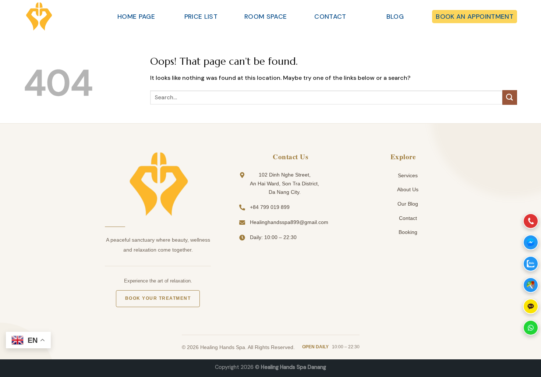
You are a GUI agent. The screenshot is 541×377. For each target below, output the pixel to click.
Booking (407, 232)
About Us (407, 189)
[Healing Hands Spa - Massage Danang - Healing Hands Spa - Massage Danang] (61, 16)
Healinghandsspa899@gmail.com (289, 222)
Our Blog (407, 204)
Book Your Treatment (158, 298)
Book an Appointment (474, 17)
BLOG (395, 17)
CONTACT (330, 17)
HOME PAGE (136, 17)
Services (407, 175)
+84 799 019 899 (270, 207)
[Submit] (509, 97)
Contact (407, 218)
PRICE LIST (201, 17)
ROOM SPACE (265, 17)
